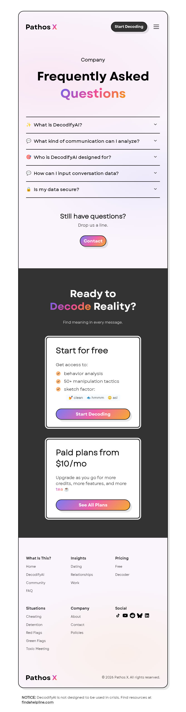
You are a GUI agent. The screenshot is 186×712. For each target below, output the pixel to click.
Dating (76, 566)
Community (35, 583)
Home (31, 566)
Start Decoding (129, 26)
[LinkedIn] (147, 615)
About (76, 616)
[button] (155, 26)
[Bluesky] (139, 615)
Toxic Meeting (37, 649)
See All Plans (93, 505)
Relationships (82, 574)
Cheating (34, 616)
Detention (34, 624)
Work (75, 583)
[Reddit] (132, 615)
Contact (93, 241)
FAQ (29, 590)
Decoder (122, 574)
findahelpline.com (38, 702)
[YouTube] (125, 615)
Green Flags (36, 641)
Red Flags (34, 632)
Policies (77, 632)
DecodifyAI (35, 574)
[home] (41, 26)
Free (118, 566)
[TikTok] (118, 615)
